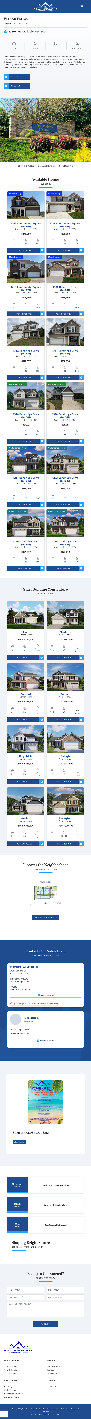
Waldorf (26, 818)
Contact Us (51, 1386)
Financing (8, 1386)
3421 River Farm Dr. (18, 971)
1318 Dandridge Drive (65, 414)
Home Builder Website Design (66, 1409)
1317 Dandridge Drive (26, 477)
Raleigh (65, 756)
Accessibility (56, 1414)
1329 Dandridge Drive (26, 541)
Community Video (26, 166)
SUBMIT (45, 1323)
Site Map (33, 1414)
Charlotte (65, 632)
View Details (19, 1142)
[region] (45, 166)
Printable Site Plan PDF (45, 917)
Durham (65, 694)
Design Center (10, 1390)
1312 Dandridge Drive (26, 350)
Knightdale (25, 756)
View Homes (40, 32)
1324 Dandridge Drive (26, 414)
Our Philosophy (53, 1366)
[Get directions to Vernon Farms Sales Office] (34, 1003)
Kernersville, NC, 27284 (19, 973)
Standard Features (47, 166)
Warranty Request (11, 1397)
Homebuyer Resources (13, 1393)
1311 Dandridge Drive (65, 350)
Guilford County (10, 1373)
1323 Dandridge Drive (65, 477)
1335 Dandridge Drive (65, 541)
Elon (25, 632)
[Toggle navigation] (82, 6)
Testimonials (52, 1373)
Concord (26, 694)
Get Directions (66, 166)
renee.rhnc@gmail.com (19, 981)
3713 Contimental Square (65, 223)
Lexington (65, 818)
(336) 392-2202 (22, 979)
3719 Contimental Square (26, 287)
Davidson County (11, 1366)
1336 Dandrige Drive (65, 287)
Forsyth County (10, 1370)
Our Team (51, 1370)
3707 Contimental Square (26, 223)
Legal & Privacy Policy (44, 1414)
